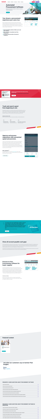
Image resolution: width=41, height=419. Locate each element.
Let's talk (8, 12)
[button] (38, 0)
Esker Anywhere (14, 151)
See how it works (5, 155)
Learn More (13, 95)
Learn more (4, 351)
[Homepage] (4, 2)
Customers (35, 0)
